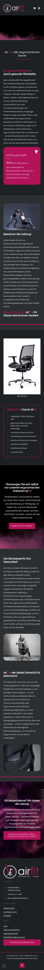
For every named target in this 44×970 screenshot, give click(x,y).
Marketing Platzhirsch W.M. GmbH (26, 958)
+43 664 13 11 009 (15, 894)
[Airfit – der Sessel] (22, 204)
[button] (4, 966)
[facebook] (22, 965)
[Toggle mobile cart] (34, 8)
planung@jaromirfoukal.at (18, 898)
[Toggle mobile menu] (39, 8)
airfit (21, 956)
